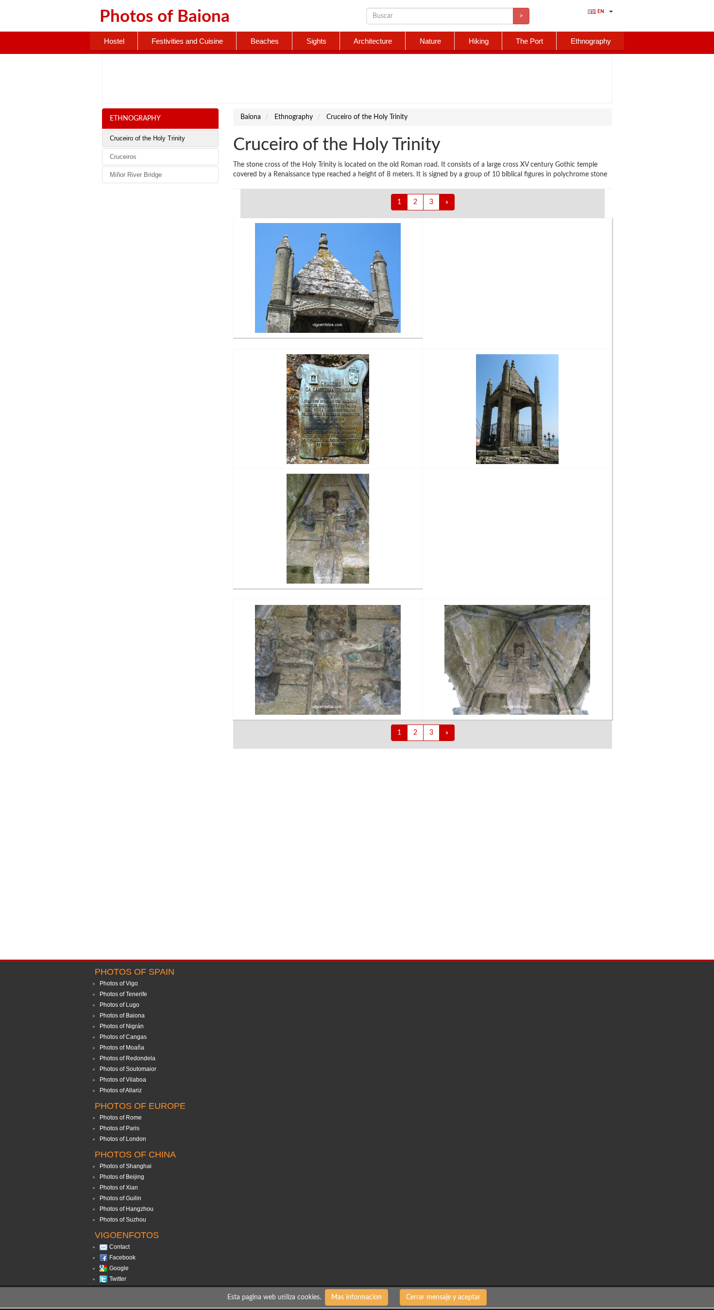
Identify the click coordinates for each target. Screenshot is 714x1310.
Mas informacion (356, 1297)
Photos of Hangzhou (126, 1209)
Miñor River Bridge (136, 174)
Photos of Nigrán (122, 1026)
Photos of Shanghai (126, 1166)
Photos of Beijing (122, 1176)
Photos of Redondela (127, 1058)
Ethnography (591, 41)
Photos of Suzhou (123, 1219)
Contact (119, 1246)
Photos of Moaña (122, 1047)
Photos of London (123, 1139)
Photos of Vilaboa (123, 1079)
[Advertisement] (357, 79)
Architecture (373, 41)
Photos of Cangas (123, 1037)
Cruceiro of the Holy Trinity (147, 138)
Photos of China (135, 1154)
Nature (430, 41)
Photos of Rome (121, 1117)
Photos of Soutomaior (128, 1069)
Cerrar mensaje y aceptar (443, 1297)
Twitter (117, 1279)
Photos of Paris (119, 1128)
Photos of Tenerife (123, 994)
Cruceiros (123, 156)
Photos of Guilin (120, 1198)
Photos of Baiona (122, 1015)
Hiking (479, 41)
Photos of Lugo (119, 1004)
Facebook (122, 1257)
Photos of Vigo (119, 983)
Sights (316, 41)
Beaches (265, 41)
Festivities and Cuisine (187, 41)
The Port (529, 41)
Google (119, 1268)
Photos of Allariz (121, 1090)
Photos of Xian (119, 1187)
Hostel (114, 41)
